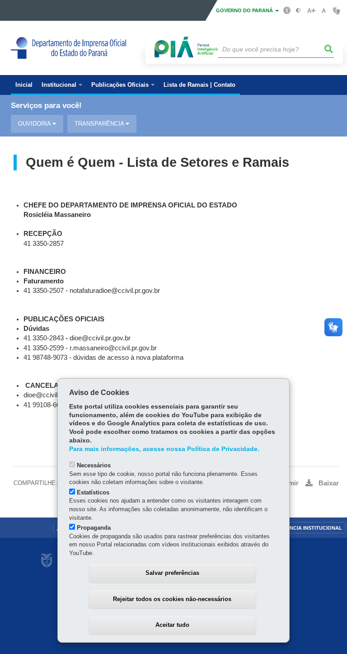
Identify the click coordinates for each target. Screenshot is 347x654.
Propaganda (94, 527)
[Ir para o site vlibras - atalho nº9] (336, 10)
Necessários (94, 465)
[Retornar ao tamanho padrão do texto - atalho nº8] (324, 10)
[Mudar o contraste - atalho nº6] (298, 10)
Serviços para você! (46, 105)
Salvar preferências (172, 572)
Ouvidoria (35, 123)
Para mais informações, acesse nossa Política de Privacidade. (164, 449)
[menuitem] (62, 85)
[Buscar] (329, 49)
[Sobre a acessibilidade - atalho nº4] (287, 9)
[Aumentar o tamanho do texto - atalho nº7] (311, 10)
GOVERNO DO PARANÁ (245, 10)
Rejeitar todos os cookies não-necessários (172, 599)
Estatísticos (93, 492)
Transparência (100, 123)
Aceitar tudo (172, 624)
